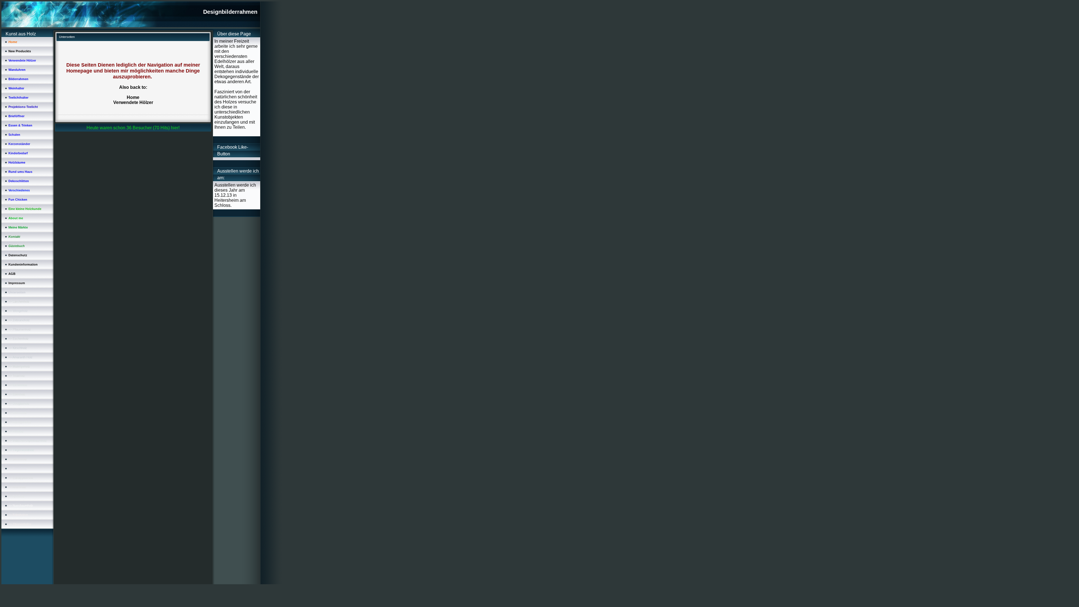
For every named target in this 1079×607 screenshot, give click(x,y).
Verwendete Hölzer (133, 102)
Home (133, 97)
